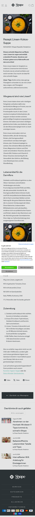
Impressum (6, 261)
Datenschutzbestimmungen (26, 244)
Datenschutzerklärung (25, 260)
